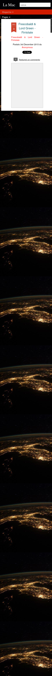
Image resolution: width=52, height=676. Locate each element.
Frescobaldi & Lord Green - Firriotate (27, 28)
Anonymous (27, 47)
